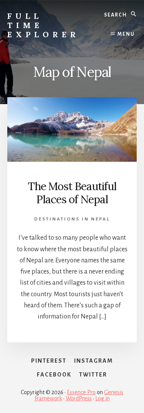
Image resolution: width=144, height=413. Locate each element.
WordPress (79, 398)
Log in (102, 398)
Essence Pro (81, 392)
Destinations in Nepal (72, 219)
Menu (126, 34)
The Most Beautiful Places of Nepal (72, 192)
